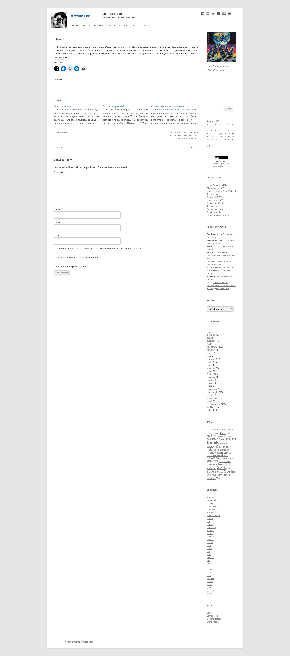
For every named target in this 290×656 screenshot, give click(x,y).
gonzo (210, 525)
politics (212, 461)
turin (209, 270)
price (196, 132)
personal (218, 455)
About (135, 25)
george (210, 519)
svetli (209, 567)
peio (209, 555)
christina (211, 503)
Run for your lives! (215, 212)
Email (57, 222)
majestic (210, 536)
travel (209, 401)
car (223, 432)
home (209, 365)
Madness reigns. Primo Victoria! (221, 191)
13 (220, 134)
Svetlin (229, 471)
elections (230, 438)
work (220, 478)
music (209, 383)
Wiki (126, 25)
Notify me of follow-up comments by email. (76, 257)
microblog (224, 450)
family (209, 344)
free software (213, 347)
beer (209, 332)
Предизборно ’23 (224, 267)
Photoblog (113, 25)
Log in (210, 613)
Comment (60, 172)
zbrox (209, 594)
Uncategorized (213, 404)
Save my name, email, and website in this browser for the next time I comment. (100, 248)
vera (209, 576)
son (228, 468)
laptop (216, 450)
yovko (209, 585)
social (209, 395)
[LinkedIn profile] (224, 14)
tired (209, 475)
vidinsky (210, 579)
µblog (86, 25)
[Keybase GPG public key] (229, 14)
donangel (211, 509)
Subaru (220, 472)
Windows (211, 478)
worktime (211, 407)
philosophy (212, 389)
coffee (189, 132)
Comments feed (214, 619)
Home (75, 25)
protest (210, 464)
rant (215, 464)
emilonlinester (213, 515)
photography (213, 392)
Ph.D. (225, 456)
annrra (210, 497)
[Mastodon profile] (202, 14)
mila (209, 546)
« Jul (209, 146)
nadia (209, 549)
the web (210, 398)
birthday (229, 429)
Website (58, 235)
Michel (210, 267)
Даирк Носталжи (215, 209)
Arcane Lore (81, 16)
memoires (211, 374)
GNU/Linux (214, 446)
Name (58, 209)
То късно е (212, 206)
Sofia (221, 467)
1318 (58, 147)
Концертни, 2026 (215, 200)
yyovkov (210, 591)
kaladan (210, 531)
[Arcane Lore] (59, 27)
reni (208, 561)
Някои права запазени (221, 166)
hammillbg (211, 528)
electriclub (211, 512)
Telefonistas (212, 194)
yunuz (209, 588)
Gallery (98, 25)
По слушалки (222, 289)
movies (210, 380)
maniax (210, 539)
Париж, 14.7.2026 (215, 197)
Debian (227, 436)
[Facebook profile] (218, 14)
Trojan (221, 474)
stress (212, 471)
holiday (226, 446)
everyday (188, 135)
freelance (211, 350)
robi (208, 564)
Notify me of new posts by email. (71, 266)
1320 (194, 147)
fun (208, 356)
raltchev (210, 558)
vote (228, 475)
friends (210, 353)
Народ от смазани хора (218, 215)
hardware (211, 359)
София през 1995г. (216, 203)
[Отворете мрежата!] (127, 115)
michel (210, 543)
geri (208, 522)
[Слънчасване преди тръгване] (175, 115)
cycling (210, 338)
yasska (210, 582)
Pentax (210, 456)
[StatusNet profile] (208, 14)
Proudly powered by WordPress (78, 642)
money (211, 452)
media (210, 371)
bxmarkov (211, 500)
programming (225, 461)
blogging (211, 335)
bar (184, 132)
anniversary (219, 429)
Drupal (221, 439)
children (211, 436)
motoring (211, 377)
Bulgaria (216, 433)
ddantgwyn (212, 506)
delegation (212, 438)
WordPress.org (214, 622)
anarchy (210, 429)
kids (209, 449)
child (228, 433)
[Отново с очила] (78, 115)
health (210, 362)
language (211, 368)
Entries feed (212, 616)
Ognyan (227, 453)
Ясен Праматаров (222, 164)
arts (208, 329)
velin (209, 573)
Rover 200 (224, 464)
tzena (209, 570)
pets (209, 386)
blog (209, 433)
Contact (147, 25)
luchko (210, 534)
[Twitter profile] (213, 14)
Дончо (210, 261)
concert (220, 436)
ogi (208, 552)
